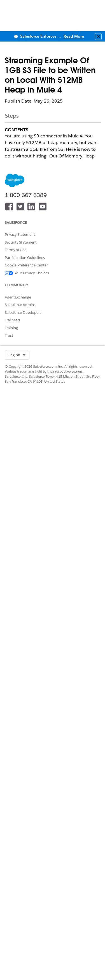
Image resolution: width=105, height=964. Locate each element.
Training (11, 328)
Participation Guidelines (25, 257)
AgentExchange (18, 297)
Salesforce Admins (20, 304)
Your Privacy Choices (32, 273)
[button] (17, 355)
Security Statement (21, 242)
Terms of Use (15, 249)
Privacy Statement (20, 234)
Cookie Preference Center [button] (26, 265)
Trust (9, 335)
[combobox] (17, 355)
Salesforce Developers (23, 312)
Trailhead (12, 320)
